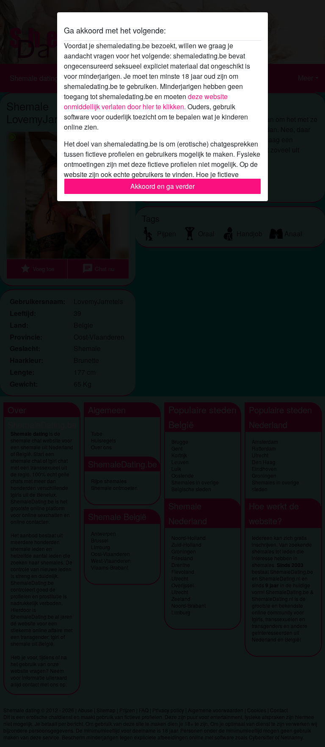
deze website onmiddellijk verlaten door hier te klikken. (146, 101)
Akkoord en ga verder (162, 186)
